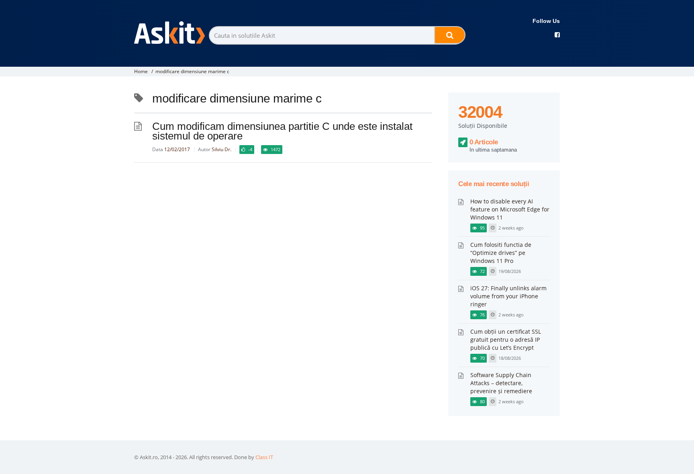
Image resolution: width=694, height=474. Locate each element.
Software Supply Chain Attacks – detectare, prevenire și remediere (501, 383)
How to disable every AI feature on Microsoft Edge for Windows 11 (509, 209)
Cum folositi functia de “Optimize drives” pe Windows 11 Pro (500, 253)
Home (141, 71)
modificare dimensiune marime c (192, 71)
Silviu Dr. (221, 149)
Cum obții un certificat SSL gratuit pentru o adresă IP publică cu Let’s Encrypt (505, 339)
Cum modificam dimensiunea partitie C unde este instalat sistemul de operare (282, 131)
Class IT (264, 457)
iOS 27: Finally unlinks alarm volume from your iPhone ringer (508, 296)
